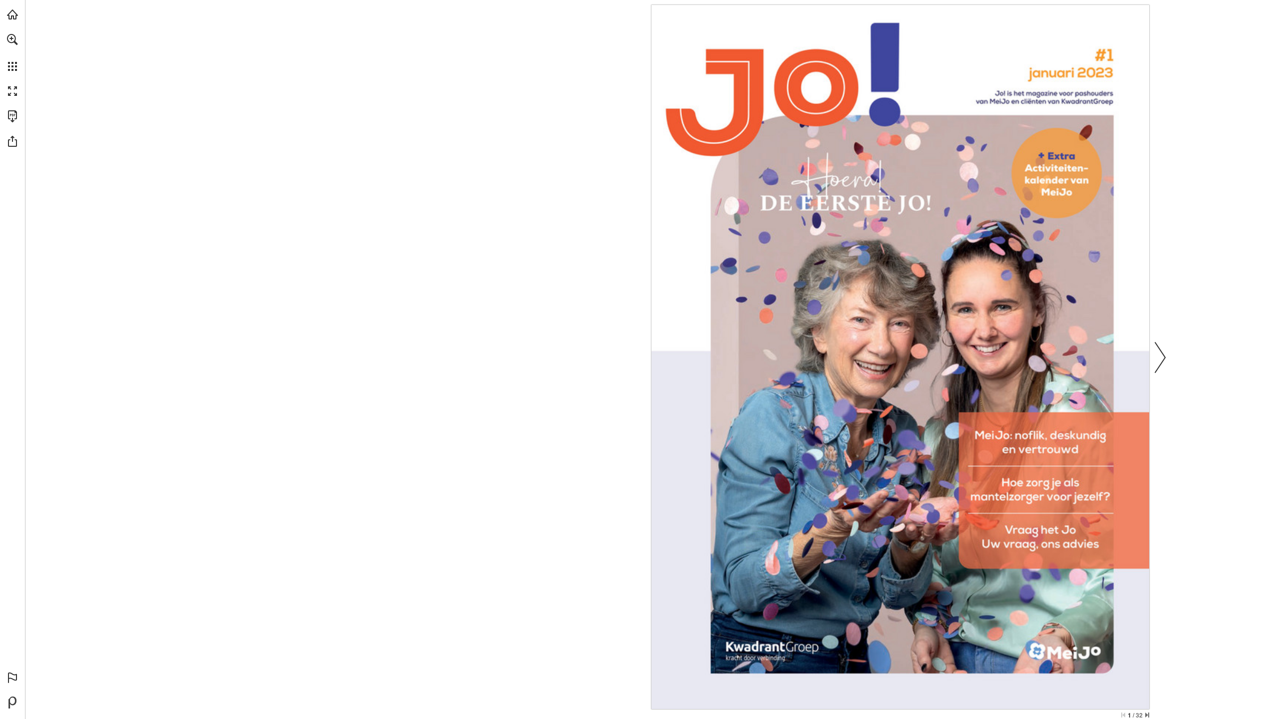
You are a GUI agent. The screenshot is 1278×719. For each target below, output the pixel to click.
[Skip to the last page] (1147, 715)
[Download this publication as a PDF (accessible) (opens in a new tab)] (12, 116)
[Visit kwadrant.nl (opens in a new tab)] (12, 14)
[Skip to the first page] (1123, 715)
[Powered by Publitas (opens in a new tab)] (12, 702)
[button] (12, 39)
